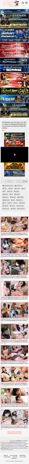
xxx (12, 194)
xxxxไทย (17, 194)
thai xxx (17, 191)
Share (25, 181)
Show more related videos (14, 432)
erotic (11, 188)
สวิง (5, 203)
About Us (6, 455)
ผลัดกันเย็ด (21, 197)
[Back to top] (26, 461)
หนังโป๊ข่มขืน (19, 185)
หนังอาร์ (13, 205)
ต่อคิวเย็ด (13, 197)
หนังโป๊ (13, 208)
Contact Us (14, 456)
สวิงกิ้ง (10, 203)
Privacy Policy (7, 456)
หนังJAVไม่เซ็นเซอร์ (8, 185)
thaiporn (6, 194)
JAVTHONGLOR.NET (5, 440)
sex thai (10, 191)
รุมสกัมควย (20, 200)
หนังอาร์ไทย (20, 205)
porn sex (18, 188)
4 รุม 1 (5, 188)
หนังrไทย (23, 203)
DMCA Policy (22, 455)
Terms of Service (13, 455)
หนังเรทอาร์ (6, 208)
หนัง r (16, 203)
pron (24, 188)
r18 (4, 191)
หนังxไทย (6, 205)
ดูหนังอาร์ (6, 197)
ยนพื (13, 200)
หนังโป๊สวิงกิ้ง (21, 208)
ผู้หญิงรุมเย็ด (6, 200)
